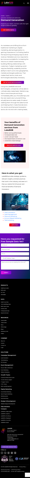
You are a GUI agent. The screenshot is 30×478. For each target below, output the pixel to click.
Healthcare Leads (5, 288)
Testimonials (4, 322)
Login (2, 347)
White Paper (3, 327)
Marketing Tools (4, 331)
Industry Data (4, 308)
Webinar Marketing (5, 372)
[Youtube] (12, 453)
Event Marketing (4, 370)
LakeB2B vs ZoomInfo (6, 420)
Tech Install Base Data (6, 304)
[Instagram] (15, 453)
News (2, 324)
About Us (3, 341)
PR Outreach (4, 362)
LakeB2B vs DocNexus (6, 415)
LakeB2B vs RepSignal (6, 418)
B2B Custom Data (5, 306)
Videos (2, 333)
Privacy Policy (22, 466)
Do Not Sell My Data (5, 471)
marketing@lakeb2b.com (13, 438)
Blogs (2, 329)
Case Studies (4, 320)
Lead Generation (9, 212)
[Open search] (24, 3)
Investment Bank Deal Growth (7, 377)
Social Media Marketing (6, 391)
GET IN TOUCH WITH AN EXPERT (12, 82)
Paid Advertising (4, 398)
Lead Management (10, 214)
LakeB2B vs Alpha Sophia (6, 411)
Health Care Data (4, 302)
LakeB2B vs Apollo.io (5, 413)
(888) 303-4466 (10, 440)
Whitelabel (3, 294)
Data (7, 15)
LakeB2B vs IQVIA (5, 422)
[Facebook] (2, 453)
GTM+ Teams (4, 384)
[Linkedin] (8, 453)
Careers (2, 343)
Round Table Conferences (7, 367)
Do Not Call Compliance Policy (17, 471)
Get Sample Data (8, 30)
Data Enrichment (5, 313)
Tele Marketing (4, 360)
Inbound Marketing (10, 216)
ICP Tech (3, 292)
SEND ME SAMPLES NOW (14, 145)
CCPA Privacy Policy (15, 469)
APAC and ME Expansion (6, 386)
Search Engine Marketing (6, 394)
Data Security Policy (5, 469)
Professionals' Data (5, 310)
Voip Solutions (5, 406)
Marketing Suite (4, 396)
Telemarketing (9, 220)
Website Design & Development (8, 403)
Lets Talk (15, 225)
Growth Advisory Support (6, 379)
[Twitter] (5, 453)
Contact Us (3, 345)
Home (3, 15)
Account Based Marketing (12, 218)
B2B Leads (3, 290)
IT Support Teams (5, 382)
